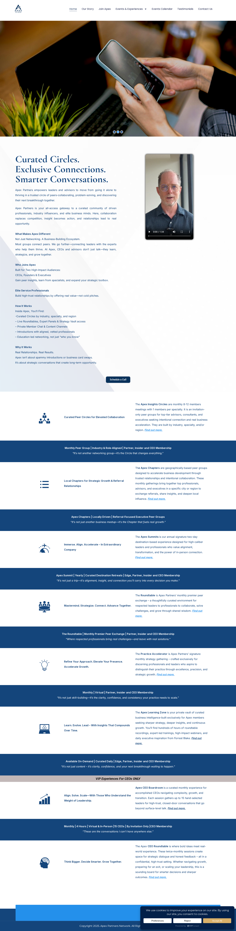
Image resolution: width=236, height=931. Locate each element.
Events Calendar (162, 9)
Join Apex (105, 9)
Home (73, 9)
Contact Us (205, 9)
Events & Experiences (129, 9)
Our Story (88, 9)
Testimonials (185, 9)
